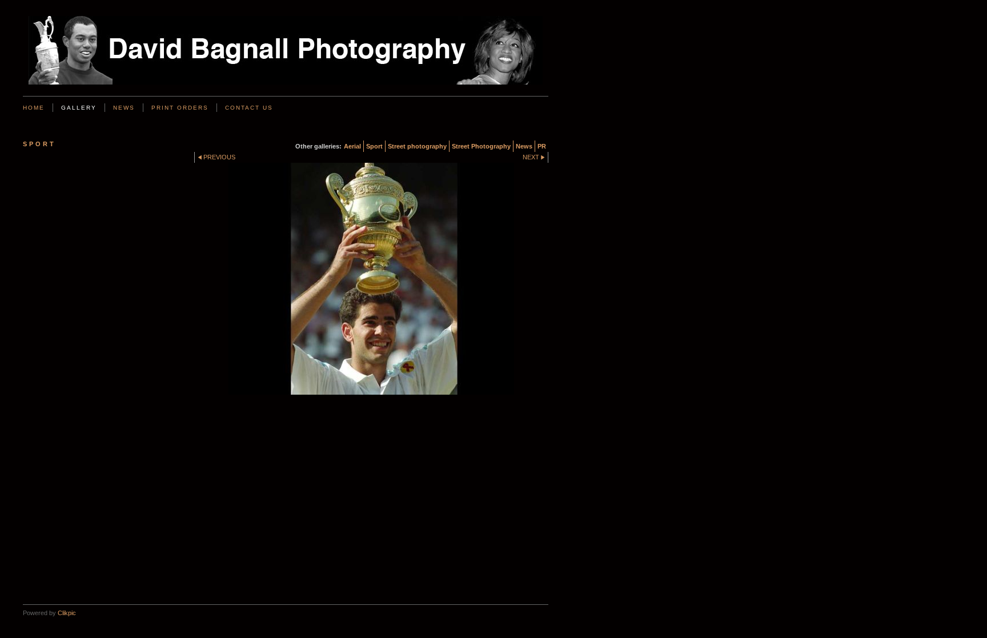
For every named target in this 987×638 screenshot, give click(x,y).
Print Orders (179, 108)
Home (34, 108)
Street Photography (481, 146)
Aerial (352, 146)
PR (541, 146)
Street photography (417, 146)
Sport (374, 146)
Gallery (79, 108)
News (124, 108)
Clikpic (67, 612)
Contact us (249, 108)
